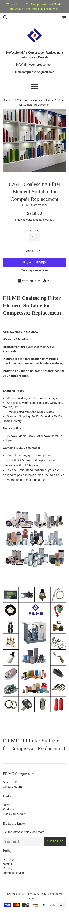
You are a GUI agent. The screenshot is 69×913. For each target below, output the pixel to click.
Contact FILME (12, 786)
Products (8, 809)
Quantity (34, 230)
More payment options (34, 270)
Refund (7, 863)
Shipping (20, 219)
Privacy (7, 868)
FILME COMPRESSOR (39, 894)
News (6, 804)
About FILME (11, 782)
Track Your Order (14, 813)
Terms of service (13, 872)
